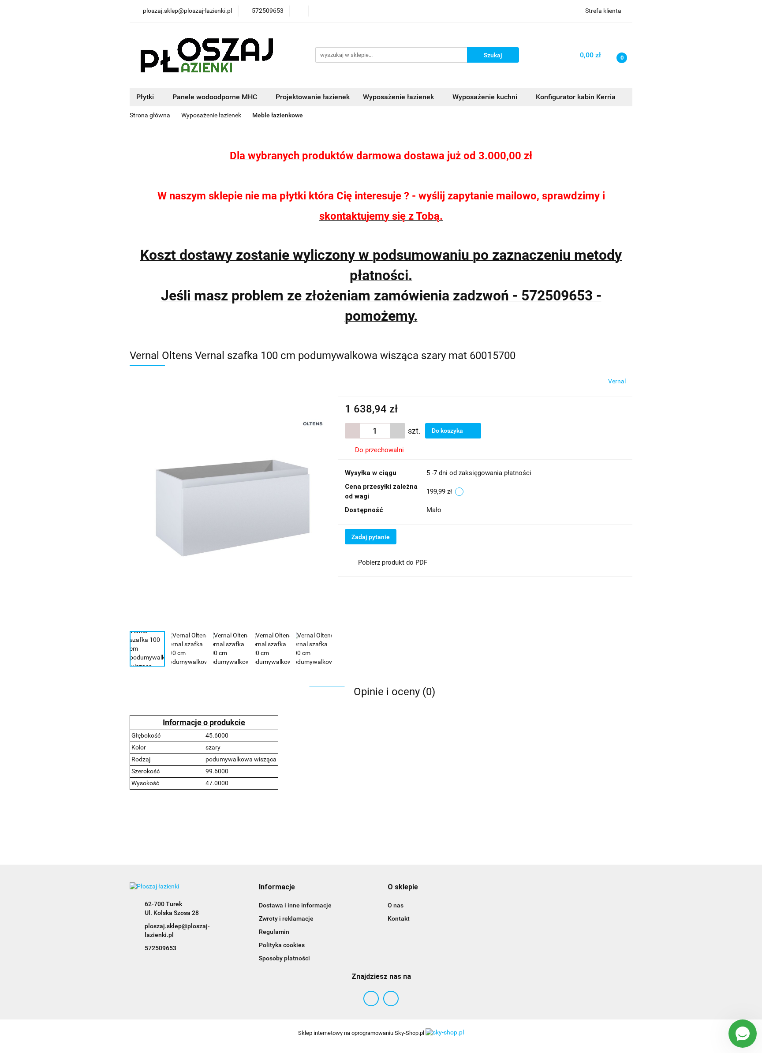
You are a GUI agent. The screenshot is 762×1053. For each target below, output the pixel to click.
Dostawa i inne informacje (295, 905)
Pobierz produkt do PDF (392, 562)
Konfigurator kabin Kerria (576, 97)
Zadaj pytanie (370, 536)
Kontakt (399, 918)
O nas (395, 905)
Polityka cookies (282, 944)
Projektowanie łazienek (313, 97)
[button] (277, 887)
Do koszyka (448, 430)
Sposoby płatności (284, 958)
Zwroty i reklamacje (286, 918)
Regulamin (274, 931)
